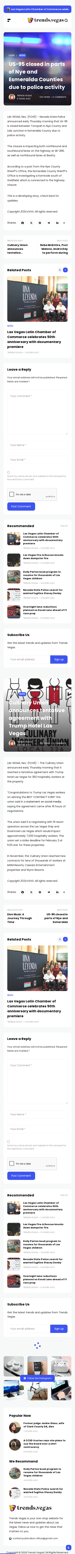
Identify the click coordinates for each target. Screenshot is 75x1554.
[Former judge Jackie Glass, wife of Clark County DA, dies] (15, 1427)
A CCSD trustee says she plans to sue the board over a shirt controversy (44, 1444)
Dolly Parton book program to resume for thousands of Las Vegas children (42, 575)
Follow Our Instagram (39, 1378)
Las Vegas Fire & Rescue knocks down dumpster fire (43, 556)
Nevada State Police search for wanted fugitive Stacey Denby (43, 591)
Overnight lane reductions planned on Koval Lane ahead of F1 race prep (45, 610)
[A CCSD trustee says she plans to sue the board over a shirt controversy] (15, 1445)
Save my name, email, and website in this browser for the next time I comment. (36, 478)
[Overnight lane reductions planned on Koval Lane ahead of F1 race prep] (13, 611)
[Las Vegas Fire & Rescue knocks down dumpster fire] (8, 9)
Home (12, 55)
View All (64, 526)
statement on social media (43, 801)
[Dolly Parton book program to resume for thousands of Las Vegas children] (13, 576)
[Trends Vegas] (37, 20)
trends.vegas (24, 95)
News (22, 55)
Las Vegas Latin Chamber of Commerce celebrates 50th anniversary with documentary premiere (43, 538)
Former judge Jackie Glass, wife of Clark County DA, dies (43, 1425)
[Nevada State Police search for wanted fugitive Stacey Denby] (13, 595)
